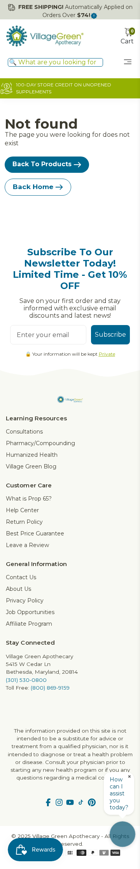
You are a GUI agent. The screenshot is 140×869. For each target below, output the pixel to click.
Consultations (24, 431)
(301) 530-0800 (26, 680)
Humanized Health (32, 454)
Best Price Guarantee (35, 533)
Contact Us (21, 577)
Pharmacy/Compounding (40, 443)
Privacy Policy (25, 600)
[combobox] (55, 62)
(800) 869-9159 (50, 688)
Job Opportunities (30, 612)
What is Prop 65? (29, 498)
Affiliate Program (29, 623)
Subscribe (110, 334)
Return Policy (24, 521)
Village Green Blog (31, 466)
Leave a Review (27, 545)
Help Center (22, 510)
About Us (18, 588)
